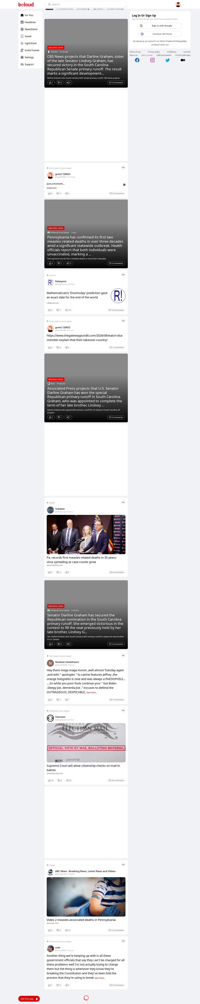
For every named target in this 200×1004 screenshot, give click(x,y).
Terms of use (135, 51)
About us (133, 55)
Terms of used (165, 41)
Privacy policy (180, 41)
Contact (187, 51)
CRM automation (164, 55)
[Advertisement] (86, 125)
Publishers (171, 51)
